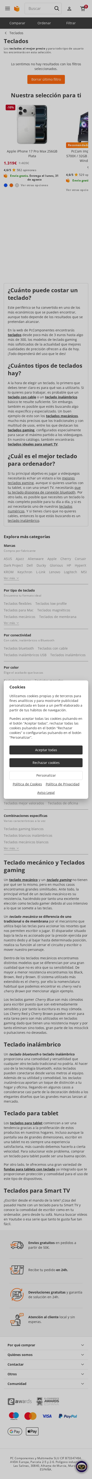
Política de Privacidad (62, 784)
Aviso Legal (46, 792)
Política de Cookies (27, 784)
